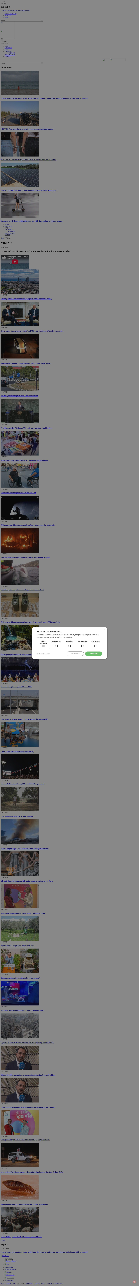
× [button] (104, 629)
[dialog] (69, 643)
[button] (43, 654)
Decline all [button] (75, 653)
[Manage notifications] (134, 1281)
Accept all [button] (93, 653)
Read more (69, 637)
